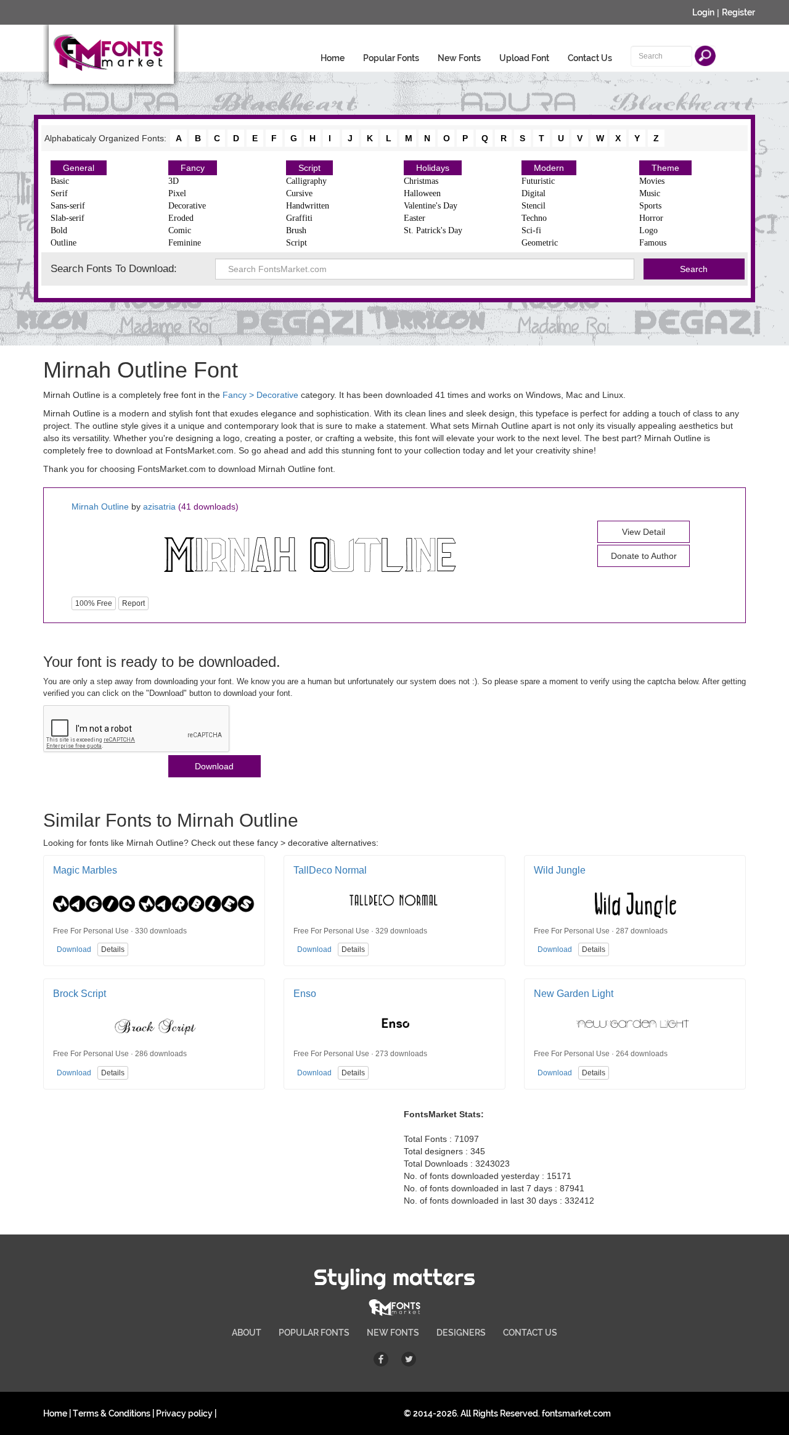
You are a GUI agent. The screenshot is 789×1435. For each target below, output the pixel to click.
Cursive (299, 193)
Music (649, 193)
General (78, 168)
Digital (533, 193)
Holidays (432, 168)
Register (738, 12)
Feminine (184, 242)
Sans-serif (68, 205)
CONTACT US (530, 1333)
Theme (665, 168)
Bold (59, 230)
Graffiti (299, 218)
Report (133, 603)
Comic (179, 230)
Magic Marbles (85, 870)
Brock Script (79, 993)
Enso (304, 993)
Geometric (539, 242)
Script (309, 168)
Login (703, 12)
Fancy (193, 168)
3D (173, 181)
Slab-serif (67, 218)
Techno (534, 218)
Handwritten (307, 205)
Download (214, 766)
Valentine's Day (430, 205)
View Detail (643, 532)
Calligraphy (306, 181)
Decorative (187, 205)
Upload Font (524, 58)
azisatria (159, 506)
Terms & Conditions (111, 1413)
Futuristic (538, 181)
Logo (648, 230)
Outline (63, 242)
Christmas (421, 181)
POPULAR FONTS (314, 1333)
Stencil (533, 205)
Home (333, 58)
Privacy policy (184, 1413)
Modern (549, 168)
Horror (651, 218)
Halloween (422, 193)
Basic (60, 181)
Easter (414, 218)
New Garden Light (573, 993)
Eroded (181, 218)
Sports (650, 205)
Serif (59, 193)
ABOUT (246, 1333)
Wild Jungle (560, 870)
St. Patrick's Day (433, 230)
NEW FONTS (393, 1333)
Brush (296, 230)
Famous (652, 242)
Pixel (177, 193)
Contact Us (590, 58)
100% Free (93, 603)
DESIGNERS (461, 1333)
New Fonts (459, 58)
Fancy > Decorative (260, 395)
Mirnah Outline (100, 506)
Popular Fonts (391, 58)
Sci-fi (531, 230)
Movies (651, 181)
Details (113, 949)
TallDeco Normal (330, 870)
